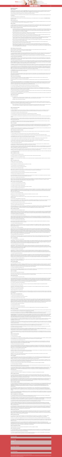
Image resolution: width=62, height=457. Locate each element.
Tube (11, 447)
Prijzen (19, 454)
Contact (31, 454)
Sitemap (17, 454)
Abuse (16, 454)
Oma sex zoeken (12, 441)
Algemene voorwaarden (26, 454)
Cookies (29, 454)
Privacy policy (22, 454)
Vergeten (41, 5)
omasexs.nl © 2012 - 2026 (13, 454)
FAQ (20, 454)
